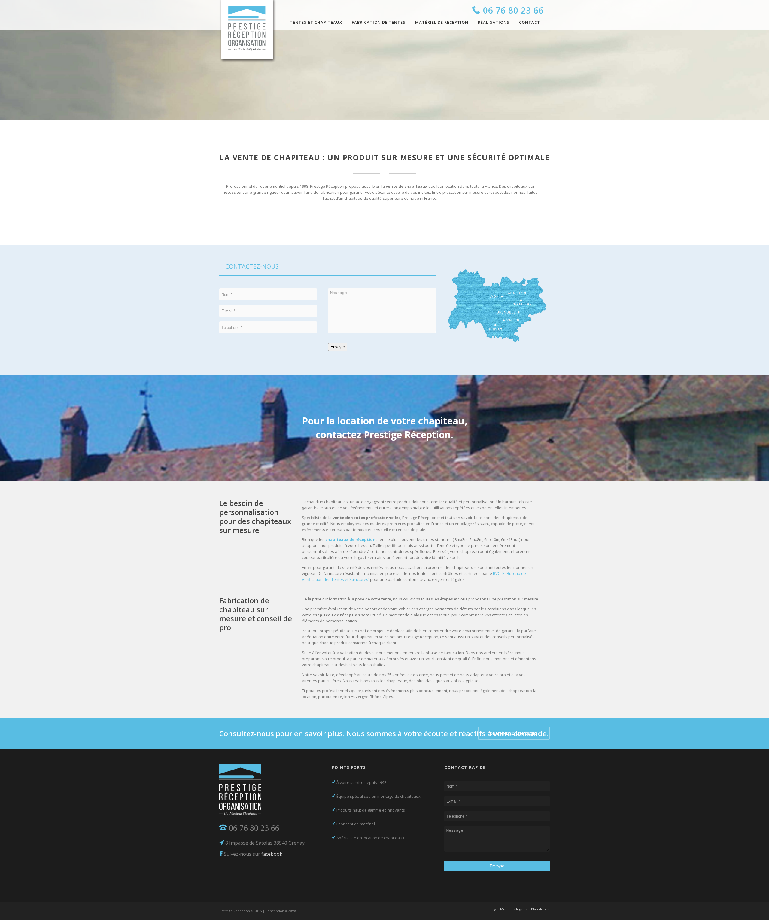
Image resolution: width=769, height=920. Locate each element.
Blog (492, 909)
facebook (271, 854)
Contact (529, 22)
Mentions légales (513, 909)
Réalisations (493, 22)
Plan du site (540, 909)
